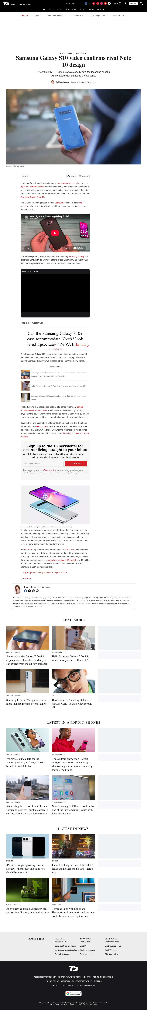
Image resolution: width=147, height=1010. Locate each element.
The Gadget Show (98, 16)
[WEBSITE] (34, 590)
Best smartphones (87, 950)
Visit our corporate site (100, 1003)
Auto (91, 9)
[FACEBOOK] (26, 590)
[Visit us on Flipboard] (105, 3)
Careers (98, 981)
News (95, 82)
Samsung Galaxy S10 (67, 183)
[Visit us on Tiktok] (109, 3)
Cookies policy (67, 981)
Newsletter (85, 176)
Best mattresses (86, 954)
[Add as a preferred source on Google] (73, 993)
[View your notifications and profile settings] (125, 3)
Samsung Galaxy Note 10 (32, 197)
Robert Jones (63, 82)
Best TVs (83, 946)
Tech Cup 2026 (118, 16)
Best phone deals (112, 942)
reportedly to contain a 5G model (61, 560)
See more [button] (55, 350)
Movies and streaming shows (67, 950)
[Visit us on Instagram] (101, 3)
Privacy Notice (28, 472)
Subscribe (133, 3)
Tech (51, 9)
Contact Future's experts (69, 977)
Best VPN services (62, 954)
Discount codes (111, 954)
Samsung (59, 203)
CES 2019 (30, 550)
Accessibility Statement (45, 977)
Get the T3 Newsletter (55, 16)
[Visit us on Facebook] (86, 3)
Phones (69, 53)
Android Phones (81, 53)
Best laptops (85, 942)
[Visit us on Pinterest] (93, 3)
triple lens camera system (32, 187)
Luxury (83, 9)
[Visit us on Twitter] (89, 3)
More (99, 9)
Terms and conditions (103, 977)
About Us (87, 977)
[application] (55, 293)
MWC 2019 (70, 550)
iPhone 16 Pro (61, 942)
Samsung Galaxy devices (65, 946)
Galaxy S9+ (41, 426)
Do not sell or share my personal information (73, 985)
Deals (37, 16)
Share (26, 176)
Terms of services (50, 470)
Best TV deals (110, 950)
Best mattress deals (113, 946)
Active (59, 9)
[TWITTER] (30, 590)
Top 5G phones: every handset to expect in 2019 (45, 573)
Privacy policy (52, 981)
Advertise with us (84, 981)
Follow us (73, 176)
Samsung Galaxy (76, 256)
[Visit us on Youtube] (97, 3)
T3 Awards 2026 (77, 16)
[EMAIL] (38, 590)
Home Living (71, 9)
